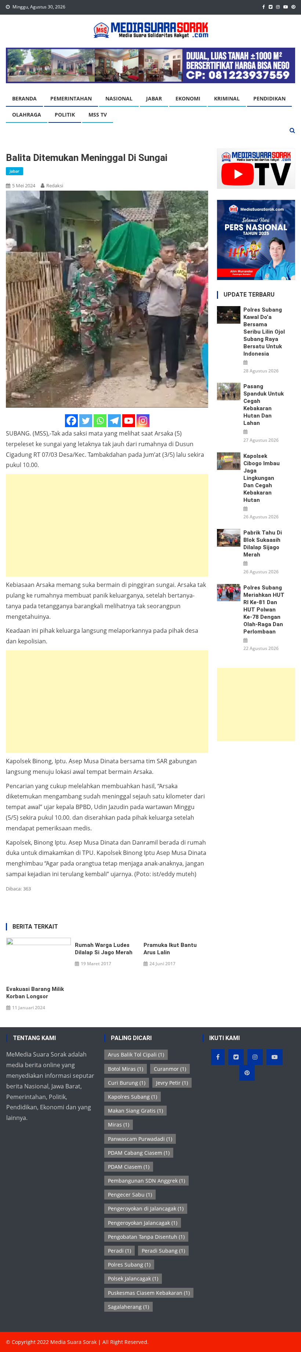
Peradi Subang (163, 1250)
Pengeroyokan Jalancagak (142, 1222)
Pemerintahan (71, 98)
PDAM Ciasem (128, 1166)
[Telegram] (114, 420)
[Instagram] (143, 420)
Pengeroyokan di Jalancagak (146, 1208)
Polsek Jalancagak (133, 1278)
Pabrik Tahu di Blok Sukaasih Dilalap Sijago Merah (262, 543)
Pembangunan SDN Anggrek (146, 1180)
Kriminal (227, 98)
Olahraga (26, 114)
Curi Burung (126, 1082)
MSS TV (97, 114)
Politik (65, 114)
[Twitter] (85, 420)
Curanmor (170, 1068)
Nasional (119, 98)
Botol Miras (125, 1068)
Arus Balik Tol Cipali (136, 1054)
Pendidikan (269, 98)
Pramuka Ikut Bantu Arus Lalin (170, 949)
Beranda (24, 98)
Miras (118, 1124)
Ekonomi (187, 98)
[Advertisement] (107, 525)
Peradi (119, 1250)
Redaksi (54, 185)
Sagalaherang (128, 1306)
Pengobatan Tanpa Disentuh (146, 1236)
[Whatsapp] (100, 420)
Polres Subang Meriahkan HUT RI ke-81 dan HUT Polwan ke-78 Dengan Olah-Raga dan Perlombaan (263, 609)
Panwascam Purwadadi (140, 1138)
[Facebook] (71, 420)
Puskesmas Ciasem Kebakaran (149, 1292)
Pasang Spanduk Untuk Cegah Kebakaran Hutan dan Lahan (263, 404)
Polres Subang (129, 1264)
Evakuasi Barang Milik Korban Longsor (35, 993)
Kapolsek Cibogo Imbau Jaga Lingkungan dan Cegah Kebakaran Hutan (261, 478)
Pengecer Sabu (130, 1194)
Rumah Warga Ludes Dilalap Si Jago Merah (104, 949)
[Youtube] (128, 420)
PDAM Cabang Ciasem (139, 1152)
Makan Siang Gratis (135, 1110)
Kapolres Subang (132, 1096)
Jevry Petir (172, 1082)
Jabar (154, 98)
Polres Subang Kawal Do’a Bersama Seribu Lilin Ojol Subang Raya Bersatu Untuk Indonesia (264, 331)
